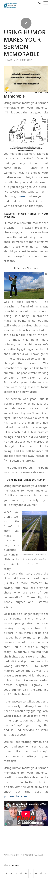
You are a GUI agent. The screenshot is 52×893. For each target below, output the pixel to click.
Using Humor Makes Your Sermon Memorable (25, 43)
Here (21, 196)
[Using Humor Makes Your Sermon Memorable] (26, 79)
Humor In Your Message (18, 60)
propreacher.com (15, 796)
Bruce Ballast (34, 854)
